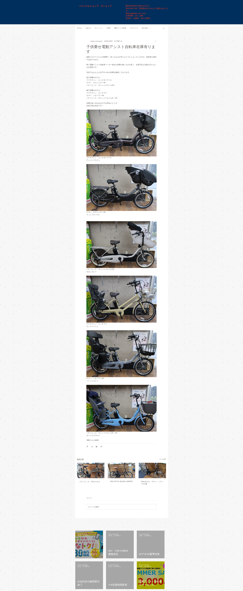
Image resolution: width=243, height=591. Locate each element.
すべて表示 (162, 459)
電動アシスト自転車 (120, 28)
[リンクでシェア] (101, 446)
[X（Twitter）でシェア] (92, 446)
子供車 (108, 28)
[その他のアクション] (155, 41)
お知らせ (88, 28)
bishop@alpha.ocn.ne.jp (136, 13)
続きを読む (145, 28)
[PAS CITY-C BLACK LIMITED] (121, 470)
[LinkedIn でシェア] (96, 446)
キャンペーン (99, 28)
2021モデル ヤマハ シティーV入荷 (152, 483)
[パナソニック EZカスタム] (90, 470)
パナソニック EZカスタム (89, 482)
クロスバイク (134, 28)
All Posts (79, 28)
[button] (164, 28)
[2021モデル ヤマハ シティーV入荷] (152, 470)
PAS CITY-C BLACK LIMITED (121, 481)
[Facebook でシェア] (87, 446)
